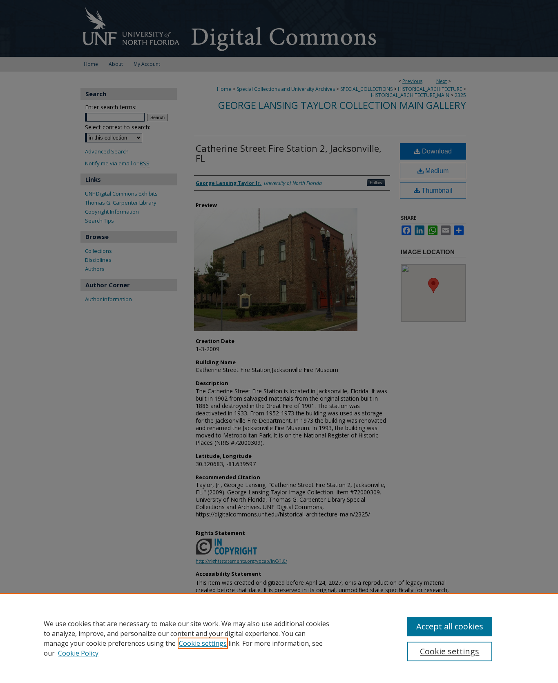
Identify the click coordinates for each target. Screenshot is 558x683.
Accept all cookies (449, 626)
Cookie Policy (78, 653)
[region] (279, 638)
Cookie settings (203, 643)
